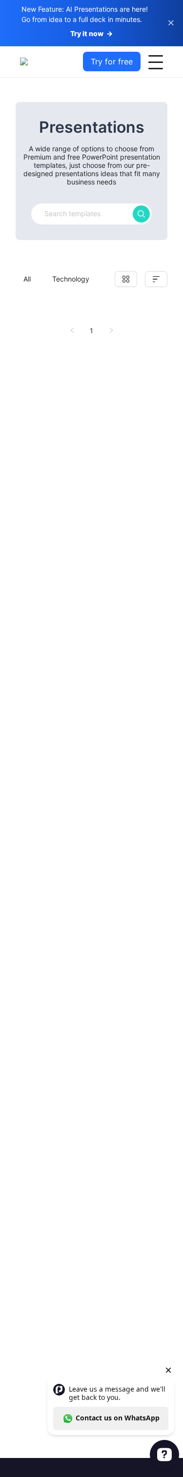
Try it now (91, 33)
